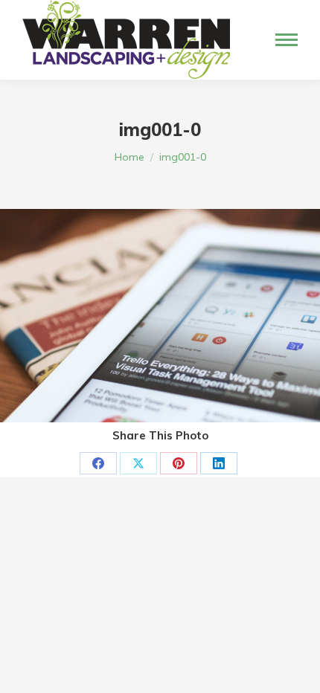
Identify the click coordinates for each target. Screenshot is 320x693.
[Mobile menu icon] (286, 39)
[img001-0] (160, 315)
